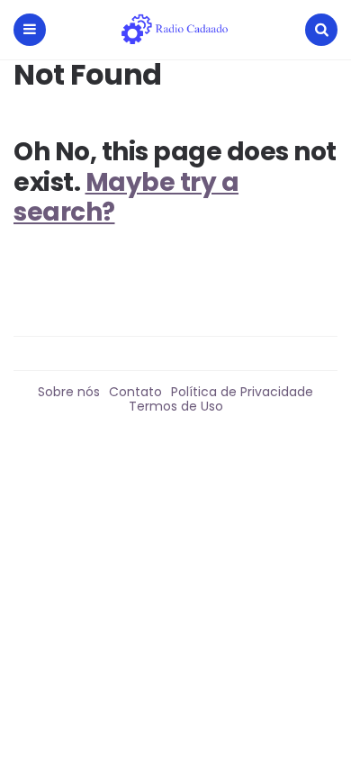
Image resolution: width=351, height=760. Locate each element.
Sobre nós (69, 392)
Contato (135, 392)
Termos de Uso (176, 406)
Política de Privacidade (242, 392)
